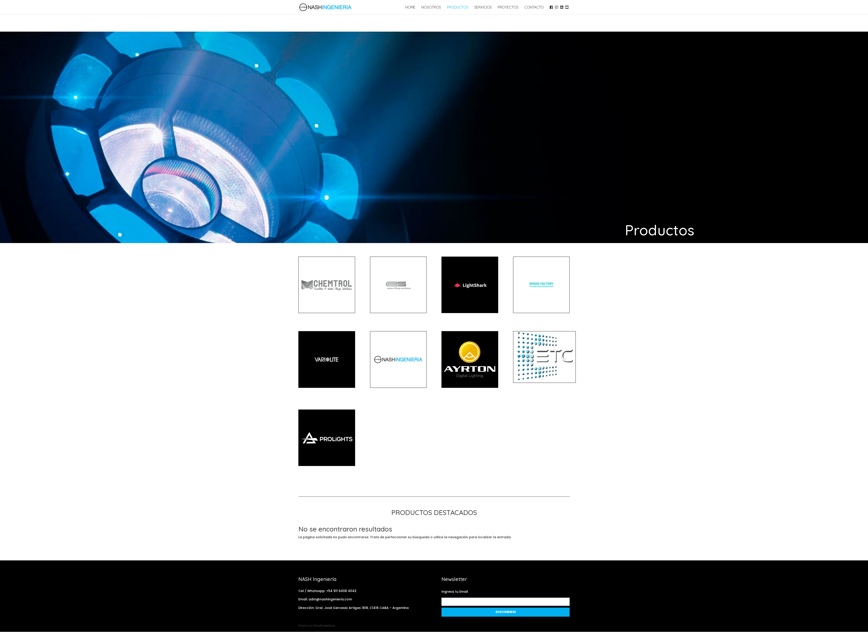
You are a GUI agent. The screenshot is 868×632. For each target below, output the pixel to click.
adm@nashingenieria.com (330, 599)
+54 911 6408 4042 (341, 591)
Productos (457, 7)
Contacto (534, 7)
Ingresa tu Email (454, 591)
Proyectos (508, 7)
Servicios (483, 7)
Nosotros (431, 7)
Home (410, 7)
